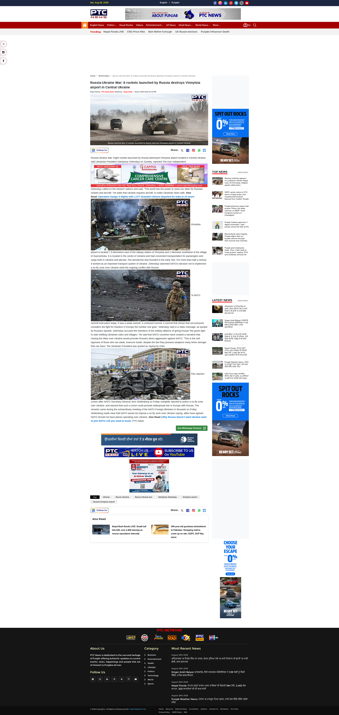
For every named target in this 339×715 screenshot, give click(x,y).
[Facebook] (188, 150)
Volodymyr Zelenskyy (167, 497)
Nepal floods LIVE (113, 31)
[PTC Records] (144, 637)
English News (97, 25)
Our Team (234, 709)
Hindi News (185, 25)
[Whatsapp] (199, 150)
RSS (185, 712)
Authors (204, 709)
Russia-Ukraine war (143, 497)
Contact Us (213, 709)
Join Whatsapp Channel (189, 428)
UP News (171, 25)
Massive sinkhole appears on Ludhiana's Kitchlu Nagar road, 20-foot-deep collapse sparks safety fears (236, 181)
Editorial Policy (181, 709)
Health (151, 663)
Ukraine (106, 497)
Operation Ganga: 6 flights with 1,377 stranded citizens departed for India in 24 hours (145, 196)
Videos (139, 25)
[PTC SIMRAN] (199, 637)
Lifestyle (152, 667)
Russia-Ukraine (122, 497)
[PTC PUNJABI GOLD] (172, 637)
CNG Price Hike (136, 31)
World (150, 679)
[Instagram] (193, 150)
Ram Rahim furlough (160, 31)
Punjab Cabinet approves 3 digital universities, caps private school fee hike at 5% (237, 224)
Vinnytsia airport (190, 497)
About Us (169, 709)
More (215, 25)
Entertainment (153, 25)
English (163, 2)
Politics (111, 25)
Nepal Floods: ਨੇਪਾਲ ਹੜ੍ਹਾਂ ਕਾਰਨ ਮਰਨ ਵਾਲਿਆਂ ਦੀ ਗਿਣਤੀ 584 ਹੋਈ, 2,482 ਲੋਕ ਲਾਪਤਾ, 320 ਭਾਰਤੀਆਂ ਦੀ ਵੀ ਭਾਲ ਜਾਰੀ (236, 351)
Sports (151, 684)
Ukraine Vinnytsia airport (104, 502)
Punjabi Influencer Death (215, 31)
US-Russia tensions (186, 31)
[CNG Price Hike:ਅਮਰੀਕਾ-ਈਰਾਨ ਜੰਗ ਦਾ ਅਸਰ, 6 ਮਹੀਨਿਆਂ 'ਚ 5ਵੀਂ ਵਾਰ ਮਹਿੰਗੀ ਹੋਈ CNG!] (217, 376)
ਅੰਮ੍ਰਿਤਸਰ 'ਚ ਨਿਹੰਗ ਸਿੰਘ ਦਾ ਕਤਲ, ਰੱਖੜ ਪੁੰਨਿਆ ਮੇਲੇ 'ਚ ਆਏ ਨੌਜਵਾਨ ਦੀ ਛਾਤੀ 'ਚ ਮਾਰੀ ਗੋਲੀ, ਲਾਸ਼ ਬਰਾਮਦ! (236, 309)
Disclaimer (224, 709)
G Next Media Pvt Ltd (137, 709)
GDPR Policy (177, 712)
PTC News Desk (107, 92)
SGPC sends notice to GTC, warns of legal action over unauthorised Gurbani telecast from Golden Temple (237, 195)
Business (152, 655)
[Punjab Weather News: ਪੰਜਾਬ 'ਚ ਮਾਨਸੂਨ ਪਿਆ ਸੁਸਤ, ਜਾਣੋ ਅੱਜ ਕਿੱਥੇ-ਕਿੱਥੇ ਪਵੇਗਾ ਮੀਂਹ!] (217, 365)
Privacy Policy (164, 712)
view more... (243, 172)
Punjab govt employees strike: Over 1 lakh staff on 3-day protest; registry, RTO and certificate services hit (236, 251)
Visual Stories (126, 25)
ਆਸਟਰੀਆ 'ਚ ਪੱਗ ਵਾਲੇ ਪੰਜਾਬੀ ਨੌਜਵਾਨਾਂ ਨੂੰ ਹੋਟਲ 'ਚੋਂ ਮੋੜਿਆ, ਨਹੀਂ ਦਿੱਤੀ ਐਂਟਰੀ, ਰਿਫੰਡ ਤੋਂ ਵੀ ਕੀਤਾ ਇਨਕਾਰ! (236, 337)
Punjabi (175, 2)
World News (201, 25)
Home (92, 76)
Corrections (194, 709)
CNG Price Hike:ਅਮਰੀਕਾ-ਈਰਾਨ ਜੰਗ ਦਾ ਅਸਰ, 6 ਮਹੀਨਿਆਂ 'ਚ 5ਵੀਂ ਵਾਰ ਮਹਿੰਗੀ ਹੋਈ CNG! (236, 376)
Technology (153, 675)
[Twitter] (182, 151)
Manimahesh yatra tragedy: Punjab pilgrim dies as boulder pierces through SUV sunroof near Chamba (236, 237)
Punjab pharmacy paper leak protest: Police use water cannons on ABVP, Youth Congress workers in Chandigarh (237, 210)
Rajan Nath (127, 92)
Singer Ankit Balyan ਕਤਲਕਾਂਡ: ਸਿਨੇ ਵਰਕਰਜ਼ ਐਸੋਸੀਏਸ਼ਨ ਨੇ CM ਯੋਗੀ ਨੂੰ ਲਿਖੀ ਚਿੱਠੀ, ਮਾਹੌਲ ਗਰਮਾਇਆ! (237, 323)
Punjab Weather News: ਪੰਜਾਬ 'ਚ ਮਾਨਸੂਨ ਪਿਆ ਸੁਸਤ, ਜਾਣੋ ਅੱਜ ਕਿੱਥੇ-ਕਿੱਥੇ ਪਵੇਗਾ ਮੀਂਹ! (236, 364)
